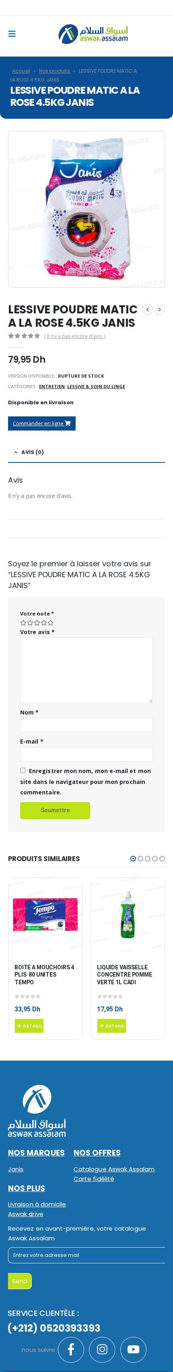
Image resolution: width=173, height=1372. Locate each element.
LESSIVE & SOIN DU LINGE (96, 386)
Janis (15, 1169)
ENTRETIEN (52, 386)
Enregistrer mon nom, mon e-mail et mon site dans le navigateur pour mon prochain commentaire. (85, 781)
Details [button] (32, 1026)
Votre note (37, 613)
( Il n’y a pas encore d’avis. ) (74, 336)
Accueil (21, 70)
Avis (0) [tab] (32, 452)
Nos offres (97, 1152)
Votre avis (37, 632)
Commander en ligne (39, 423)
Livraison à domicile (37, 1204)
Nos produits (54, 70)
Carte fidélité (94, 1178)
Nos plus (26, 1188)
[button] (133, 859)
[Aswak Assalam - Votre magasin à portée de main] (93, 34)
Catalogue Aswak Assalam (114, 1169)
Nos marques (36, 1152)
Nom (29, 712)
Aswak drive (25, 1214)
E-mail (31, 741)
